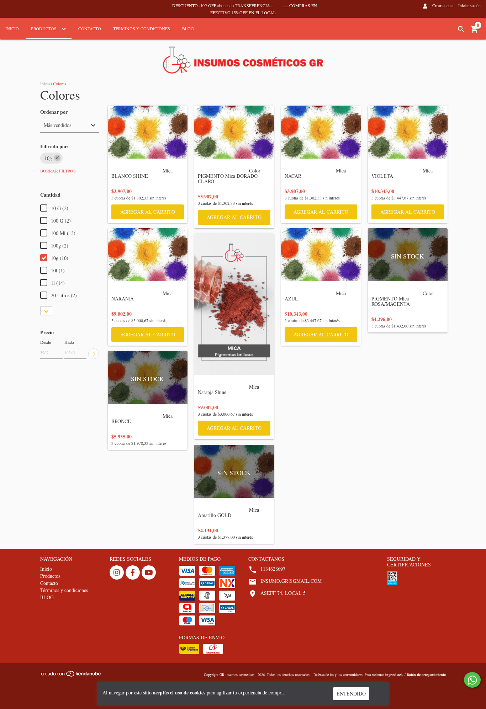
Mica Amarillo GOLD (229, 514)
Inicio (12, 28)
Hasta (69, 342)
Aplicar (93, 353)
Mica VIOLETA (402, 175)
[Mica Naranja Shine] (234, 304)
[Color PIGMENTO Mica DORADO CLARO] (234, 132)
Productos (44, 28)
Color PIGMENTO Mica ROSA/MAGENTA (403, 301)
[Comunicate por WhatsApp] (472, 680)
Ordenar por (54, 111)
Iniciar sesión (469, 5)
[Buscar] (461, 29)
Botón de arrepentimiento (426, 674)
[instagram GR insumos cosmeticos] (117, 572)
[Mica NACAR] (321, 132)
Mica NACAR (316, 175)
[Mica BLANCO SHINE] (147, 132)
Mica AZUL (316, 298)
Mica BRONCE (142, 421)
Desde (45, 342)
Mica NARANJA (142, 298)
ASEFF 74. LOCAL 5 (283, 593)
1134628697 (272, 568)
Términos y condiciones (141, 28)
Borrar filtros (58, 171)
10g (48, 158)
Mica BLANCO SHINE (142, 175)
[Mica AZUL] (321, 255)
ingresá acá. (394, 674)
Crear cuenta (442, 5)
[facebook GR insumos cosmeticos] (133, 572)
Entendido (351, 693)
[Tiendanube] (71, 675)
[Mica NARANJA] (147, 255)
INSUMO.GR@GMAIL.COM (291, 580)
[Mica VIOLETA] (408, 132)
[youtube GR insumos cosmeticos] (149, 572)
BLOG (188, 28)
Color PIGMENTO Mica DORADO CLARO (230, 178)
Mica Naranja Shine (229, 391)
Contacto (89, 28)
